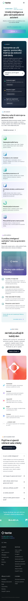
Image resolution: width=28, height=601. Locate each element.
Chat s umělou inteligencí (18, 550)
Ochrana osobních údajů (19, 582)
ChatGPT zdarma (5, 591)
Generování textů (19, 559)
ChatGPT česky (19, 571)
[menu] (23, 2)
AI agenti (17, 554)
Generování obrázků (20, 561)
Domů (2, 550)
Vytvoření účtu (5, 557)
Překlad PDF (18, 566)
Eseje (2, 584)
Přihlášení (3, 554)
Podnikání (3, 579)
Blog (2, 564)
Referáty (3, 589)
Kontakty (3, 562)
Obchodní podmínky (20, 579)
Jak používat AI (5, 552)
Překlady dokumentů (6, 581)
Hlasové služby (18, 568)
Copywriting (4, 586)
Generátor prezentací (20, 563)
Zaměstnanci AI (19, 556)
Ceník (2, 559)
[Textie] (6, 2)
